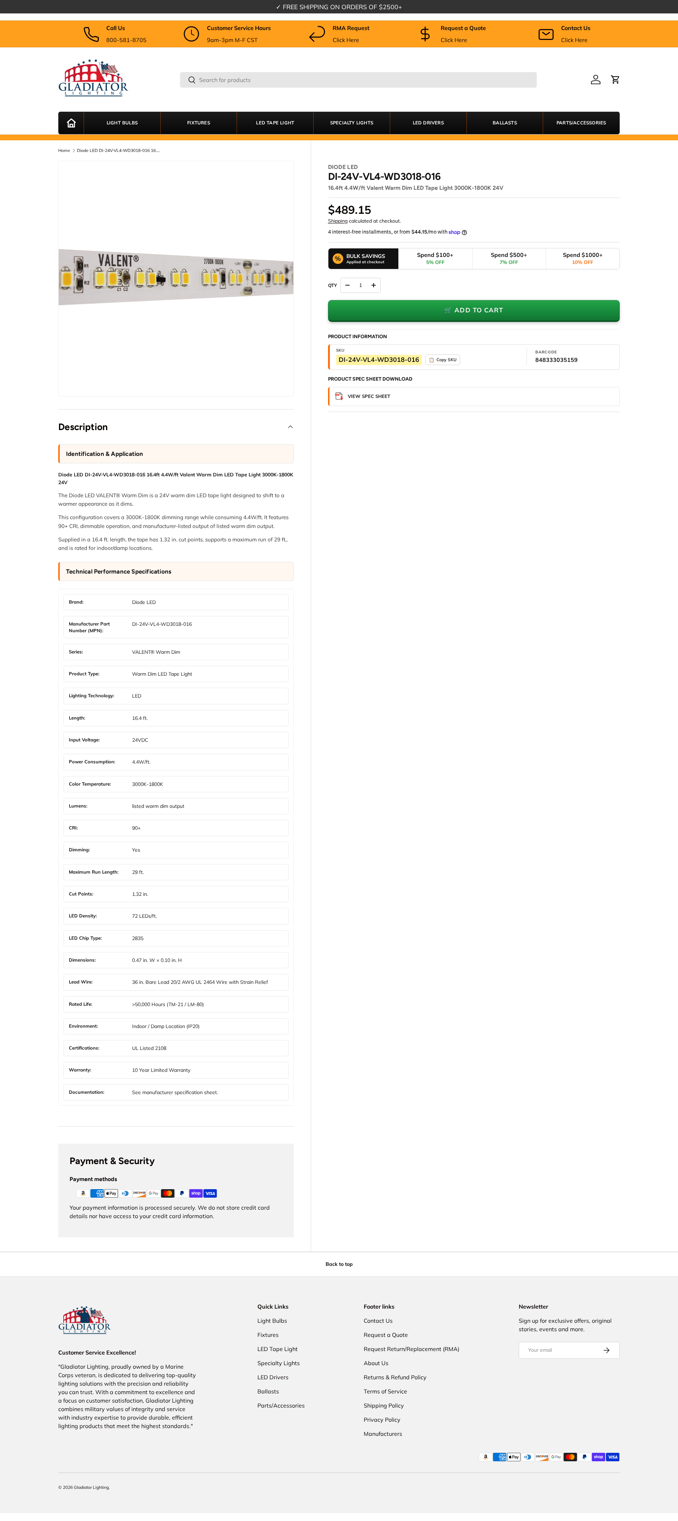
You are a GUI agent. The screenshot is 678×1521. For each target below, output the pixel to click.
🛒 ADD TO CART (473, 310)
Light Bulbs (122, 123)
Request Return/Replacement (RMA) (411, 1348)
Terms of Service (385, 1391)
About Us (376, 1363)
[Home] (71, 123)
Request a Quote (386, 1334)
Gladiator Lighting (91, 1487)
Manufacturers (383, 1433)
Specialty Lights (351, 123)
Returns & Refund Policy (395, 1377)
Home (64, 150)
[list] (176, 278)
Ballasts (505, 123)
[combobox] (358, 80)
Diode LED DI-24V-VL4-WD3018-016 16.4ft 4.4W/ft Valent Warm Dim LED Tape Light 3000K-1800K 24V (119, 150)
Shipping (337, 221)
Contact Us (378, 1320)
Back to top (339, 1264)
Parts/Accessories (581, 123)
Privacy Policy (382, 1419)
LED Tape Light (275, 123)
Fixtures (198, 123)
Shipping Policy (384, 1405)
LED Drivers (428, 123)
